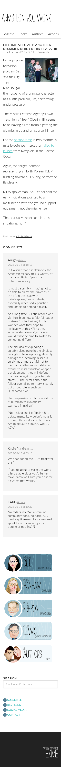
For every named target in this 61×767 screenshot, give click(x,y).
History (22, 260)
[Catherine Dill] (30, 563)
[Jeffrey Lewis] (30, 631)
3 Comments (42, 52)
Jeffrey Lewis (12, 52)
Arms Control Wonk (30, 17)
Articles (53, 34)
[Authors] (30, 654)
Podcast (8, 34)
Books (22, 34)
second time (23, 140)
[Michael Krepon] (30, 608)
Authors (38, 34)
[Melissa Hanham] (30, 585)
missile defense (24, 236)
